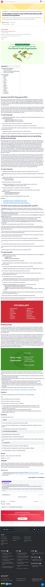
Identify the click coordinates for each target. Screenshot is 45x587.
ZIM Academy (6, 22)
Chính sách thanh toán (16, 538)
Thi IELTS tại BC (3, 536)
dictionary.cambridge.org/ (34, 472)
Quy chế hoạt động (27, 538)
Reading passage (4, 37)
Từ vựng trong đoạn (5, 32)
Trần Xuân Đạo (6, 483)
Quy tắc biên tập (6, 24)
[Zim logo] (2, 2)
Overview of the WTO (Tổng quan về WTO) (8, 31)
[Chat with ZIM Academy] (42, 584)
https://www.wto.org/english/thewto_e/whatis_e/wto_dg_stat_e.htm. (26, 473)
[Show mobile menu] (43, 1)
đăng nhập (7, 507)
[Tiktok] (38, 529)
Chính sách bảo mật (16, 536)
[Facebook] (30, 529)
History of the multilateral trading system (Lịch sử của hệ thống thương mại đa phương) (16, 34)
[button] (5, 1)
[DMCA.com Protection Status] (3, 584)
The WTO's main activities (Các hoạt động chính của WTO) (10, 35)
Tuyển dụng (15, 540)
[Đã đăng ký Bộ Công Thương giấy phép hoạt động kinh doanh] (8, 584)
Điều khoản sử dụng (27, 536)
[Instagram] (42, 529)
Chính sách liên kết (4, 538)
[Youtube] (34, 529)
